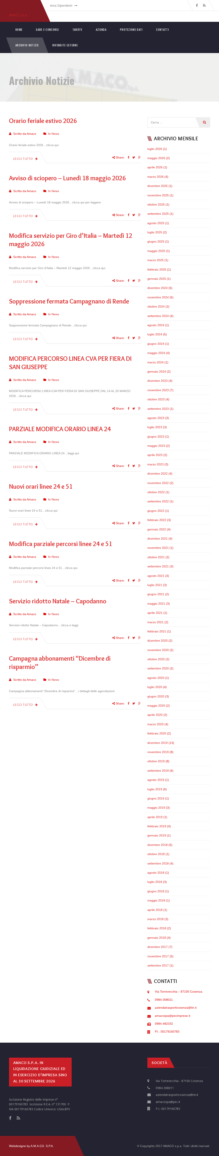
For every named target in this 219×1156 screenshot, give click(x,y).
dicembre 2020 (157, 640)
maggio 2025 (156, 251)
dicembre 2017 (157, 947)
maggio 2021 (156, 603)
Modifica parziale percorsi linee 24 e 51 (60, 544)
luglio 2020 (154, 687)
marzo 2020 (155, 724)
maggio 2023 (156, 445)
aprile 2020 (155, 714)
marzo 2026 (155, 176)
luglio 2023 (154, 427)
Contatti (162, 29)
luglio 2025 (154, 232)
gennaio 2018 (156, 937)
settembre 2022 (158, 501)
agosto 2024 (155, 325)
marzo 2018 (155, 919)
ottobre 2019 (156, 761)
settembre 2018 (158, 863)
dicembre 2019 (157, 743)
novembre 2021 (158, 547)
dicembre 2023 (157, 380)
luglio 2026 (154, 149)
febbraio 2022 (156, 520)
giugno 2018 (155, 891)
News (55, 133)
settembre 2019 (158, 770)
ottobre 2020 (156, 659)
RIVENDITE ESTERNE (65, 45)
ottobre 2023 (156, 399)
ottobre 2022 (156, 492)
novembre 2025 (158, 195)
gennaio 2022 (156, 529)
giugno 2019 (155, 798)
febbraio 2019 (156, 826)
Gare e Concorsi (47, 29)
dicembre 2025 (157, 186)
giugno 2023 (155, 436)
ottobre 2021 (156, 557)
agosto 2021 (155, 575)
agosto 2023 (155, 418)
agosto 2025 (155, 223)
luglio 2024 (154, 334)
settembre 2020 (158, 668)
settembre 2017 (158, 965)
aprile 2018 (155, 910)
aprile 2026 (155, 167)
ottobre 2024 (156, 306)
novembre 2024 (158, 297)
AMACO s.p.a (18, 15)
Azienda (101, 29)
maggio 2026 (156, 158)
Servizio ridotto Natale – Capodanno (57, 601)
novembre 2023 (158, 390)
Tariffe (77, 29)
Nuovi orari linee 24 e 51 (41, 486)
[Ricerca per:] (178, 119)
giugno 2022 (155, 510)
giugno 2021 (155, 594)
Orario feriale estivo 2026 (43, 121)
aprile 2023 (155, 455)
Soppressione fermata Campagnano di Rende (69, 301)
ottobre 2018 (156, 854)
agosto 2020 (155, 677)
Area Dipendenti (61, 5)
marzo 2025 (155, 260)
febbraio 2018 (156, 928)
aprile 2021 (155, 612)
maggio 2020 (156, 705)
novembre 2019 (158, 752)
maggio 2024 (156, 353)
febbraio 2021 (156, 631)
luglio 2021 (154, 585)
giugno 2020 (155, 696)
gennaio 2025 (156, 278)
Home (18, 29)
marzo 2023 (155, 464)
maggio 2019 (156, 807)
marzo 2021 (155, 622)
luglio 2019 (154, 789)
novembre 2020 (158, 650)
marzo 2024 (155, 362)
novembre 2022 (158, 483)
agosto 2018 (155, 872)
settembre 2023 (158, 408)
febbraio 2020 (156, 733)
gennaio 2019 (156, 835)
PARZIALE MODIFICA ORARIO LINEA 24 (60, 429)
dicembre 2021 (157, 538)
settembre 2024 (158, 316)
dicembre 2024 (157, 288)
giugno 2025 (155, 241)
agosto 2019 (155, 780)
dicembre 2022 (157, 473)
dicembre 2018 (157, 845)
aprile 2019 (155, 817)
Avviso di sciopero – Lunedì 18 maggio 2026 (67, 178)
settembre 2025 (158, 213)
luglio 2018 (154, 882)
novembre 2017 (158, 956)
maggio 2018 (156, 900)
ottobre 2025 (156, 204)
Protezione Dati (131, 29)
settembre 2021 (158, 566)
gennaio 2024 (156, 371)
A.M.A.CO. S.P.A (42, 1146)
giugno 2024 (155, 343)
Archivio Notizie (27, 45)
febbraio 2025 (156, 269)
